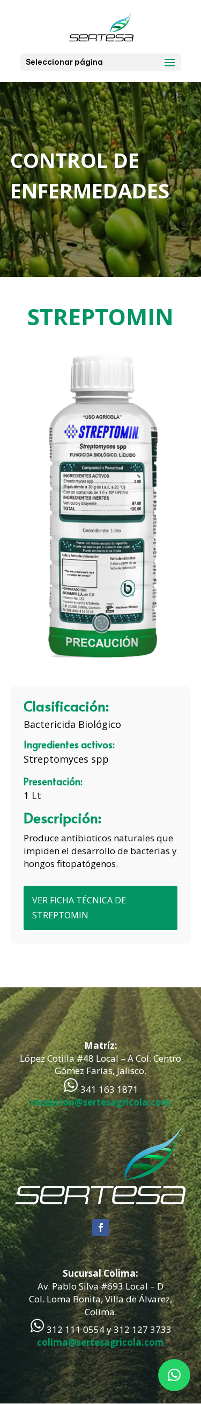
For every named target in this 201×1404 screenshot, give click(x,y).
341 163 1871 (109, 1089)
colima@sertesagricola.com (100, 1342)
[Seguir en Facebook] (100, 1227)
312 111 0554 (76, 1329)
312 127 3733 (143, 1329)
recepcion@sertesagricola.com (100, 1102)
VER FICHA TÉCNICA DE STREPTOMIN (79, 907)
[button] (174, 1375)
